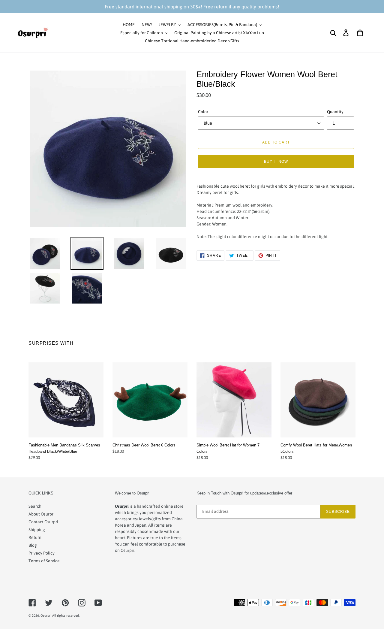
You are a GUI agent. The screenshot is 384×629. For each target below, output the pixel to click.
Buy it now (276, 161)
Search (34, 506)
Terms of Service (44, 560)
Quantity (335, 111)
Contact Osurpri (43, 521)
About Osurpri (41, 514)
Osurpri (45, 615)
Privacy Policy (41, 553)
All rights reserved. (66, 615)
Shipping (36, 529)
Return (34, 537)
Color (203, 111)
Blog (32, 545)
